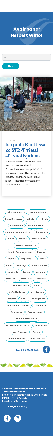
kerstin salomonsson (26, 245)
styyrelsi (12, 298)
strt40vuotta (37, 292)
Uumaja (36, 332)
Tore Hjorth (40, 305)
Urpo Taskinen (20, 332)
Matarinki (11, 278)
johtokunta (42, 232)
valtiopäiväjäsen (16, 338)
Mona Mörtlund (21, 285)
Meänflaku (26, 278)
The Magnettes (37, 298)
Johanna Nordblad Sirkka (18, 232)
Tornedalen (17, 312)
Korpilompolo (28, 259)
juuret (11, 239)
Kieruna (41, 252)
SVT (23, 298)
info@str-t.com (19, 401)
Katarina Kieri (39, 239)
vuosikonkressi (37, 338)
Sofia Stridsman (17, 292)
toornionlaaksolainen (18, 305)
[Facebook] (46, 351)
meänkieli (42, 278)
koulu (9, 265)
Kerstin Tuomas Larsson (20, 252)
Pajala (37, 285)
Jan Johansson (35, 225)
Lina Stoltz (13, 272)
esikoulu (43, 219)
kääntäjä (21, 265)
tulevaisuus (41, 325)
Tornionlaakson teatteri (18, 325)
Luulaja (26, 272)
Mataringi (40, 272)
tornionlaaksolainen (26, 318)
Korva (43, 259)
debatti (30, 219)
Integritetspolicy (17, 406)
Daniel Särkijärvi (13, 219)
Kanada (23, 239)
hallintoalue (16, 225)
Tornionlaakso (35, 312)
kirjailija (11, 259)
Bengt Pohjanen (38, 212)
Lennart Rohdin (39, 265)
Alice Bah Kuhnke (16, 212)
